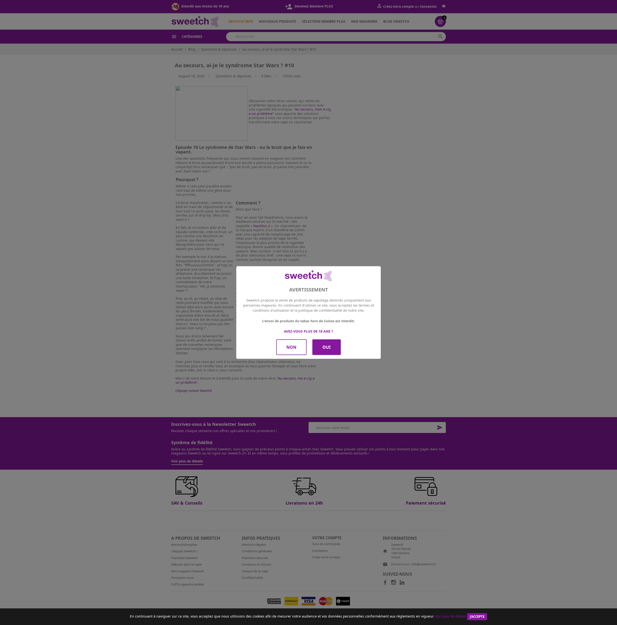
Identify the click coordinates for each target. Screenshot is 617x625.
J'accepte (477, 616)
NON (291, 347)
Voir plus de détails (450, 616)
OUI (326, 347)
